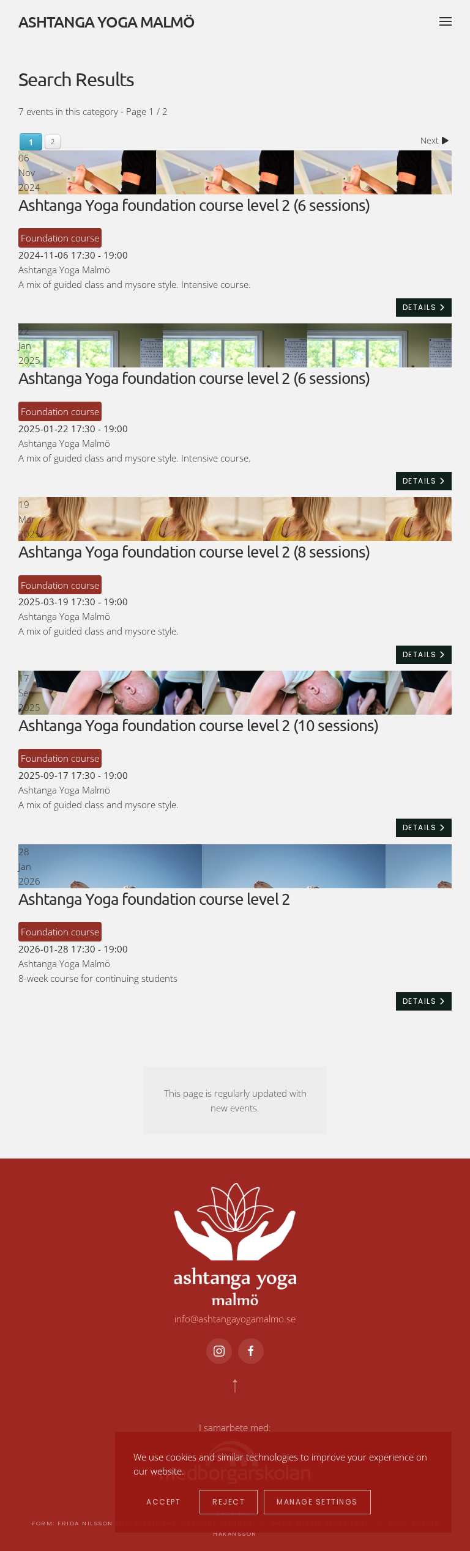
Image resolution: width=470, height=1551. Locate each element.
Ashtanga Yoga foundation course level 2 (154, 899)
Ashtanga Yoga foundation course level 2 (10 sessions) (198, 725)
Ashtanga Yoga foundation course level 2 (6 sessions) (194, 205)
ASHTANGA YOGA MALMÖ (106, 21)
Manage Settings (317, 1502)
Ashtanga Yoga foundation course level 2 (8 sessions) (194, 551)
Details (421, 307)
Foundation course (60, 238)
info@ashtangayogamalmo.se (235, 1319)
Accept (163, 1502)
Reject (228, 1502)
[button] (445, 21)
